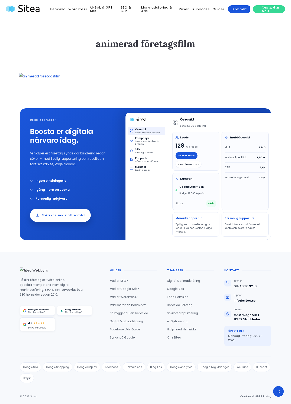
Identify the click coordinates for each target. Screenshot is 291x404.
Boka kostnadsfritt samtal (63, 215)
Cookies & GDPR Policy (255, 396)
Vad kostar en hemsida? (128, 305)
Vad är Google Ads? (124, 289)
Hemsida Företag (179, 305)
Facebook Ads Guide (125, 329)
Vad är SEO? (119, 281)
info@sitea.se (245, 301)
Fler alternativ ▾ (188, 164)
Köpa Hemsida (177, 297)
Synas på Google (122, 337)
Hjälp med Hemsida (181, 329)
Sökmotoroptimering (182, 313)
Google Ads (175, 289)
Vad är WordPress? (124, 297)
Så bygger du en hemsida (129, 313)
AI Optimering (177, 321)
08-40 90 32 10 (245, 286)
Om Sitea (174, 337)
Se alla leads (186, 155)
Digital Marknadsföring (126, 321)
